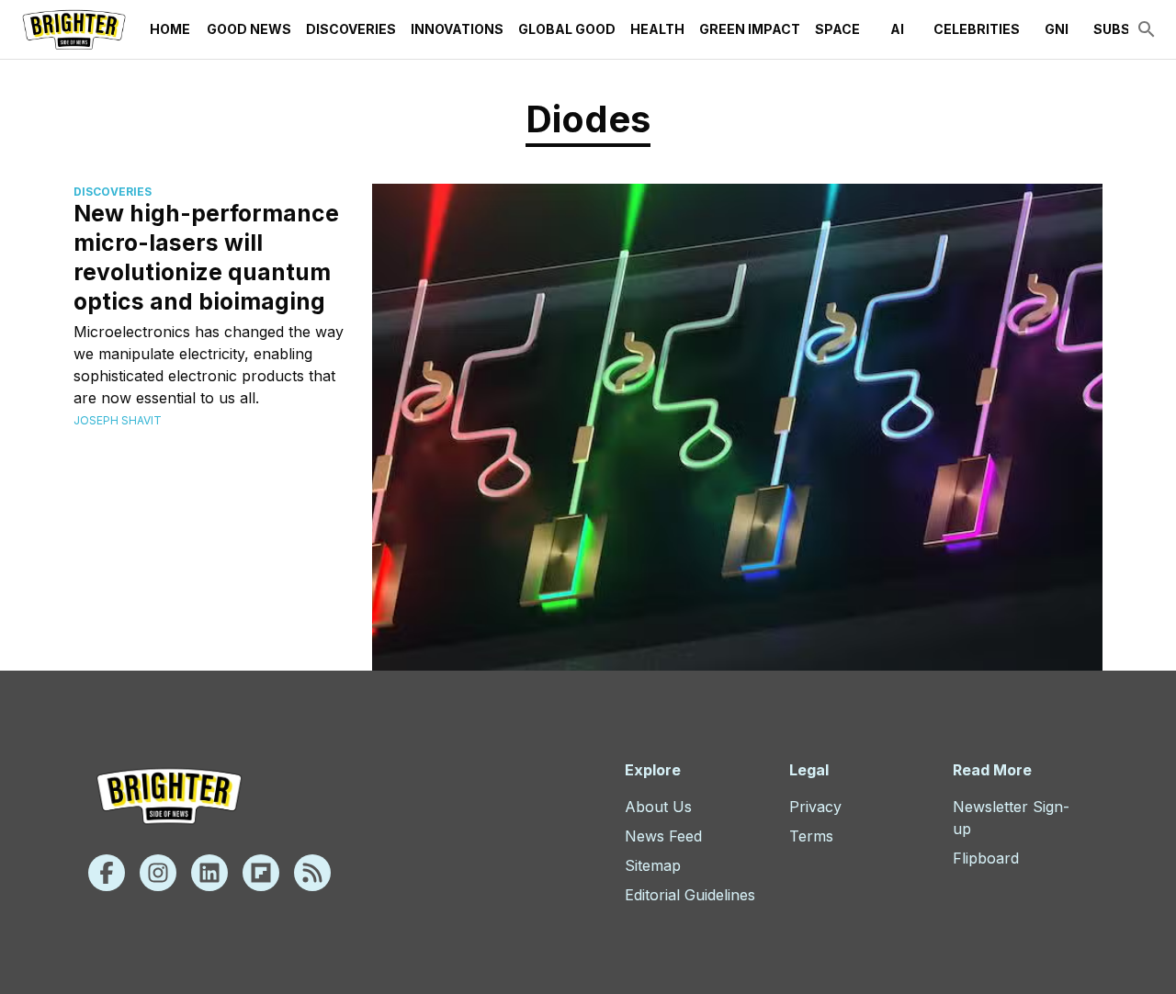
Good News (249, 29)
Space (837, 29)
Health (657, 29)
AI (897, 29)
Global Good (567, 29)
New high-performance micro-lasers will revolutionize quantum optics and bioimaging (206, 257)
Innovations (457, 29)
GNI (1057, 29)
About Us (658, 806)
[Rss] (312, 872)
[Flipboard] (261, 872)
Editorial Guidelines (690, 895)
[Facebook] (106, 872)
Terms (811, 836)
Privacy (815, 806)
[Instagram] (158, 872)
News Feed (663, 836)
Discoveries (351, 29)
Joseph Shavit (118, 420)
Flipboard (986, 858)
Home (170, 29)
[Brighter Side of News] (74, 29)
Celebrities (976, 29)
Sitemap (653, 865)
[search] (1146, 29)
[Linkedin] (209, 872)
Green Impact (749, 29)
